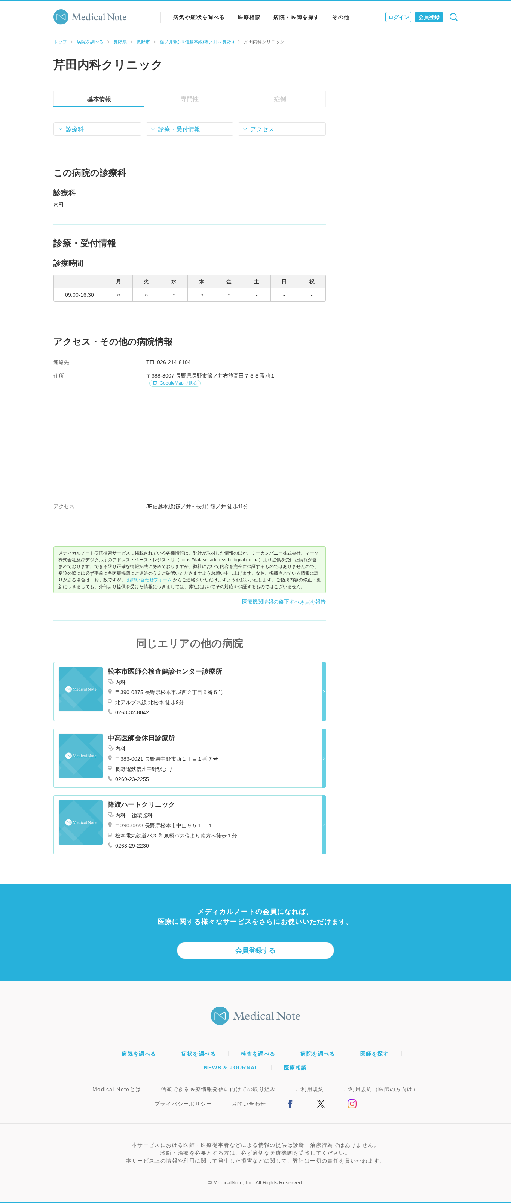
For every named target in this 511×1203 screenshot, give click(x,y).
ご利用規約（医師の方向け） (381, 1089)
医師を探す (374, 1053)
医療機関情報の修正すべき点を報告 (284, 602)
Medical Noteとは (116, 1089)
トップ (60, 42)
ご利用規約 (310, 1089)
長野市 (143, 42)
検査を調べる (258, 1053)
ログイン (398, 17)
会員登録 (429, 17)
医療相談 (249, 17)
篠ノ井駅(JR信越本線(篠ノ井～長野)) (197, 42)
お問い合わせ (249, 1104)
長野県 (120, 42)
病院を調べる (90, 42)
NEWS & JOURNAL (231, 1067)
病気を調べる (139, 1053)
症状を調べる (198, 1053)
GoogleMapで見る (178, 383)
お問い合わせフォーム (149, 580)
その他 (340, 17)
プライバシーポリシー (183, 1104)
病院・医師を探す (296, 17)
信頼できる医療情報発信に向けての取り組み (218, 1089)
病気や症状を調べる (199, 17)
